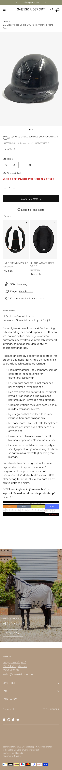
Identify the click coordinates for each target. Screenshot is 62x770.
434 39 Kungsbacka (15, 666)
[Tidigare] (17, 2)
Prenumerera (51, 709)
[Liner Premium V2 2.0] (16, 239)
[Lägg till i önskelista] (25, 223)
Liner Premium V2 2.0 (15, 263)
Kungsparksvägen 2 (14, 662)
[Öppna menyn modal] (4, 9)
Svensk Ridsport (29, 746)
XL (30, 165)
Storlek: (8, 158)
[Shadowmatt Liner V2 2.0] (43, 239)
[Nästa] (45, 2)
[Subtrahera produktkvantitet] (5, 188)
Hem (5, 21)
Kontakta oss (26, 291)
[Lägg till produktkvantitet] (14, 188)
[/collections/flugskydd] (31, 595)
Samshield (9, 143)
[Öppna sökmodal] (52, 9)
